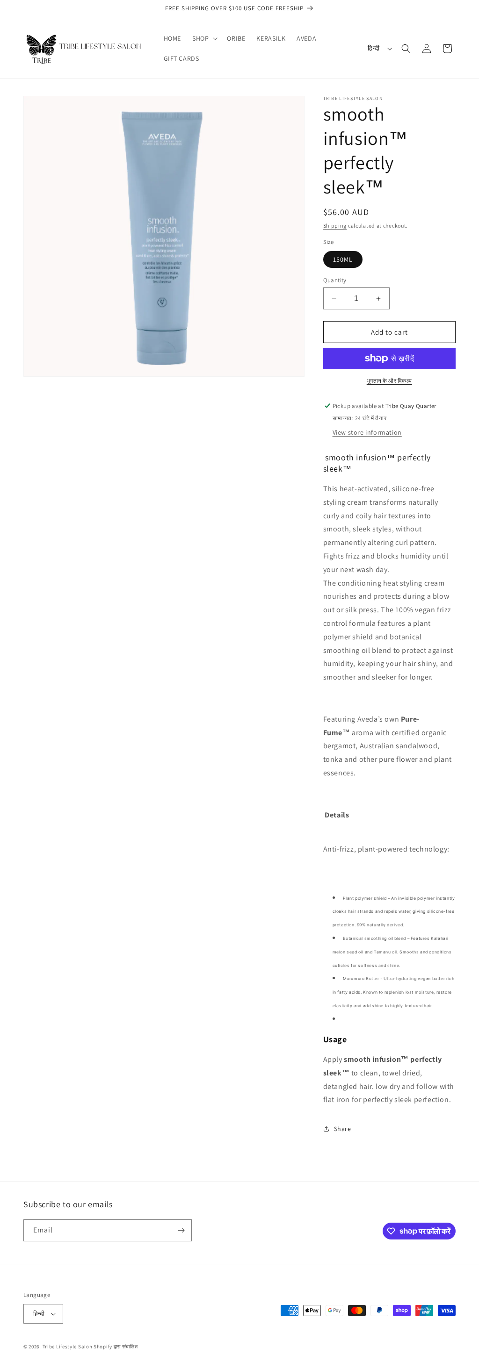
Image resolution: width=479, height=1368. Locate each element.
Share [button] (342, 1128)
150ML (343, 259)
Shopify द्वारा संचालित (116, 1346)
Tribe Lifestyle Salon (68, 1346)
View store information (367, 432)
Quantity (335, 280)
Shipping (335, 225)
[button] (204, 38)
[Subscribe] (181, 1230)
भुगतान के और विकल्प (389, 380)
